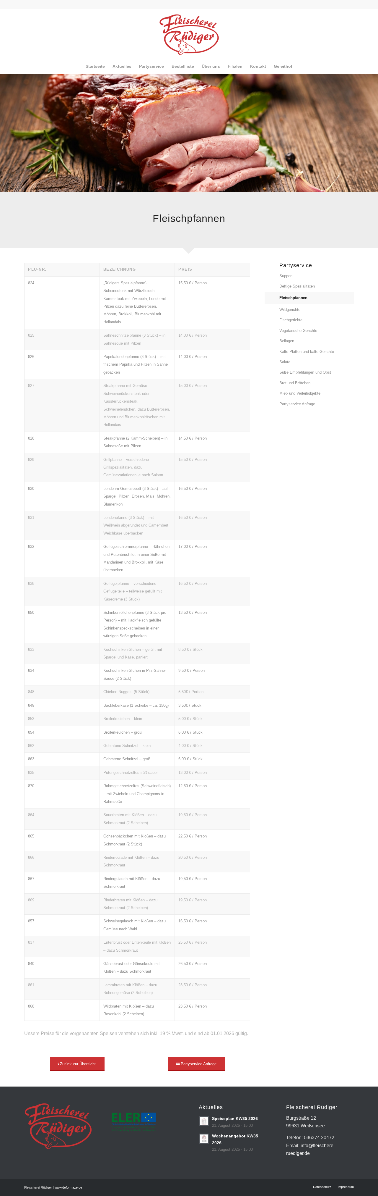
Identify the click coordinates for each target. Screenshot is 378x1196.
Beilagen (286, 341)
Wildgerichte (289, 309)
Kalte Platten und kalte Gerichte (306, 351)
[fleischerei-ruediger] (189, 34)
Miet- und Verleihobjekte (299, 393)
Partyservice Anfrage (297, 404)
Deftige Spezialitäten (297, 286)
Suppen (285, 276)
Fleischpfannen (293, 298)
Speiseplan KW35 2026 (235, 1118)
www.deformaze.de (68, 1187)
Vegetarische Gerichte (298, 330)
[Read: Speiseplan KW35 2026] (204, 1121)
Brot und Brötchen (294, 383)
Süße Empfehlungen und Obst (305, 372)
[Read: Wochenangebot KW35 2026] (204, 1138)
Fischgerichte (290, 320)
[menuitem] (95, 66)
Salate (284, 362)
